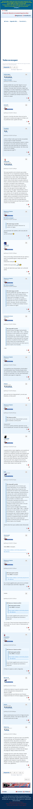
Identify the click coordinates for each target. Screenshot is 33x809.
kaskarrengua (7, 74)
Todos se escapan (10, 60)
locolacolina (6, 637)
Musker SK (6, 677)
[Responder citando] (26, 74)
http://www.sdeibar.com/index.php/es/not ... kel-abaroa (15, 550)
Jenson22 (6, 104)
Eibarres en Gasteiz (8, 211)
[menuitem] (5, 10)
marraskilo (6, 245)
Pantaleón (6, 128)
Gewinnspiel (7, 535)
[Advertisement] (16, 41)
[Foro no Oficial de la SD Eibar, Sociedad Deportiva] (16, 785)
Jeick (5, 471)
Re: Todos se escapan (8, 218)
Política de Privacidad (12, 805)
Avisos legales (22, 805)
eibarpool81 (6, 161)
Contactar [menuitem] (20, 791)
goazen (5, 704)
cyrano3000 (6, 438)
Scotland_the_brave (8, 316)
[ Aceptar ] (16, 7)
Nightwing (6, 727)
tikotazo (6, 383)
